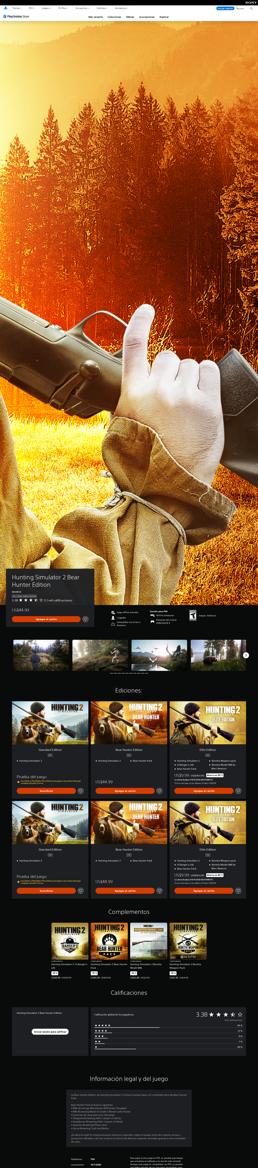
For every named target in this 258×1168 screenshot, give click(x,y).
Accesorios (81, 8)
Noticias (101, 8)
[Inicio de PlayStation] (5, 8)
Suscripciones (147, 16)
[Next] (246, 655)
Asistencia (120, 8)
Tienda (16, 8)
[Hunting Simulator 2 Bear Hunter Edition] (41, 655)
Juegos (45, 8)
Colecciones (114, 16)
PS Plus (62, 8)
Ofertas (130, 16)
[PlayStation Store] (17, 16)
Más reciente (95, 16)
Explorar (164, 16)
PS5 (31, 8)
